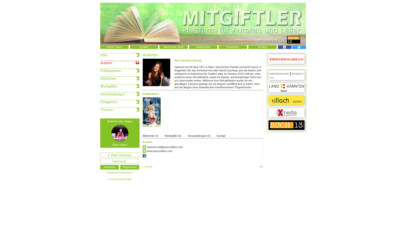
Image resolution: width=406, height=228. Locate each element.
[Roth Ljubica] (119, 133)
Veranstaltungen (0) (199, 135)
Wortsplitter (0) (173, 135)
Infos (104, 55)
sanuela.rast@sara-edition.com (165, 147)
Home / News (114, 47)
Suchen (262, 47)
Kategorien (108, 102)
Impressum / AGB (173, 47)
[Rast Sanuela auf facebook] (144, 155)
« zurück (147, 166)
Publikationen (110, 71)
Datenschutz (203, 47)
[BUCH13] (286, 125)
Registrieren (130, 167)
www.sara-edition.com (159, 151)
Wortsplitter (108, 86)
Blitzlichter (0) (150, 135)
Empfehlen (232, 47)
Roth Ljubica (119, 144)
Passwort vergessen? (119, 172)
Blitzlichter (108, 78)
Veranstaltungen (112, 94)
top (261, 166)
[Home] (203, 44)
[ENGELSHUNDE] (153, 127)
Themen (106, 110)
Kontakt (144, 47)
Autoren (106, 63)
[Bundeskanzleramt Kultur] (286, 75)
